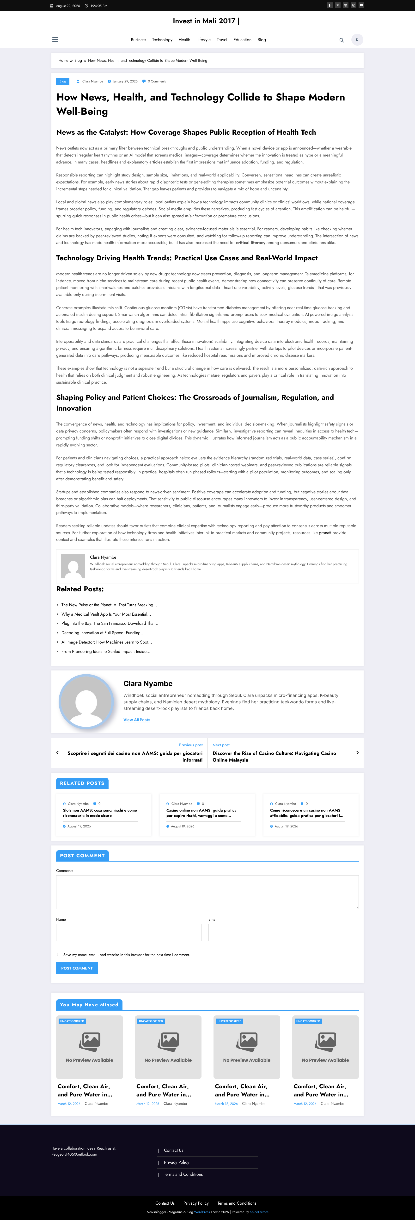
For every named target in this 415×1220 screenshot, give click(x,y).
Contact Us (173, 1150)
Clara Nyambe (92, 81)
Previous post (191, 745)
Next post (221, 745)
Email (212, 919)
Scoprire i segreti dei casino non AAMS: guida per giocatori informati (135, 756)
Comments (64, 870)
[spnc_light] (357, 40)
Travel (222, 40)
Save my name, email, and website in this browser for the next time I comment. (126, 954)
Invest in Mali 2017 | (206, 21)
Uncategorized (72, 1021)
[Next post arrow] (357, 753)
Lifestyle (203, 40)
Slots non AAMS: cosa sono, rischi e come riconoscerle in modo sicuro (100, 813)
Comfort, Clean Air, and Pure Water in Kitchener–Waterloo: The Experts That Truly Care (87, 1090)
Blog (262, 40)
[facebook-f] (330, 5)
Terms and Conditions (183, 1174)
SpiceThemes (259, 1211)
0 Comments (157, 81)
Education (242, 40)
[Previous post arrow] (57, 753)
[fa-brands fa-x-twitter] (338, 5)
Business (138, 40)
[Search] (342, 40)
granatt (325, 533)
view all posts (136, 720)
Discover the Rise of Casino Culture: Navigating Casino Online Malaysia (274, 756)
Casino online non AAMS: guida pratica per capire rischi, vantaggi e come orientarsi (201, 813)
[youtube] (361, 5)
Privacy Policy (176, 1162)
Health (184, 40)
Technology (162, 40)
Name (61, 919)
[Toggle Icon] (55, 40)
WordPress (202, 1211)
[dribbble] (345, 5)
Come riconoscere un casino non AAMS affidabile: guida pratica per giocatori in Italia (306, 813)
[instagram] (353, 5)
